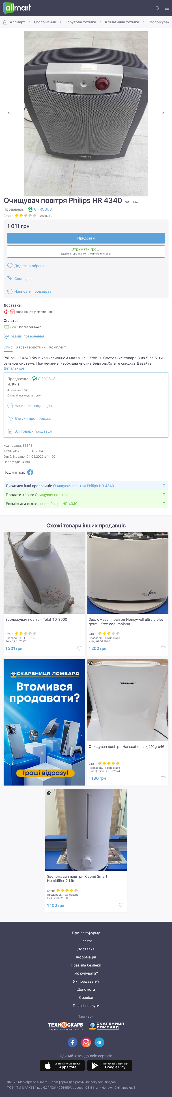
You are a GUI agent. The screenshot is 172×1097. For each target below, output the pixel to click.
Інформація (86, 957)
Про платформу (86, 933)
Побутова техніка (80, 22)
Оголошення (45, 22)
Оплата (86, 941)
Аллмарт (17, 22)
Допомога (86, 989)
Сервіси (86, 997)
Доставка (86, 949)
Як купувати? (86, 973)
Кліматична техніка (122, 22)
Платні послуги (86, 1005)
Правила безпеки (86, 965)
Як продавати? (86, 981)
